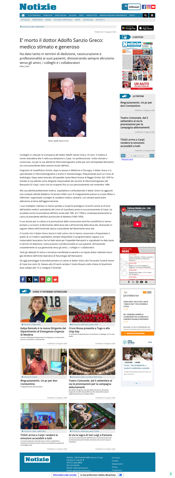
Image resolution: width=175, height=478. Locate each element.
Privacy (115, 467)
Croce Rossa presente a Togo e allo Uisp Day (89, 330)
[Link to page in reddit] (55, 279)
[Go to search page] (145, 15)
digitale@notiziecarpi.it (81, 470)
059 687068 (74, 465)
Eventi (132, 15)
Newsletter (91, 15)
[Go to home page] (23, 15)
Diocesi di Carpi (96, 457)
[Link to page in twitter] (29, 279)
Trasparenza (117, 470)
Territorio (37, 20)
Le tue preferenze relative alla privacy (98, 475)
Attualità (25, 20)
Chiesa (48, 20)
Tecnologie (88, 20)
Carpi (96, 324)
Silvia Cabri (24, 66)
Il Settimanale (34, 15)
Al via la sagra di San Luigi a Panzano (90, 435)
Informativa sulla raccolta (64, 475)
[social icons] (128, 281)
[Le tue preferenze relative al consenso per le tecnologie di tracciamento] (171, 474)
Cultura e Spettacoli (63, 20)
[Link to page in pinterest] (42, 279)
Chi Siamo (116, 458)
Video (81, 15)
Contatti (115, 461)
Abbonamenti (117, 464)
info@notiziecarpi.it (80, 468)
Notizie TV (100, 20)
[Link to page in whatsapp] (49, 279)
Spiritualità (60, 15)
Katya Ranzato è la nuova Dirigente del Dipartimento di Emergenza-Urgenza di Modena (43, 331)
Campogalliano (86, 324)
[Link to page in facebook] (23, 279)
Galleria (72, 15)
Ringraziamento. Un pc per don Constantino (38, 382)
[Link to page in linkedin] (36, 279)
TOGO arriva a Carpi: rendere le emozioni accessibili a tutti (39, 436)
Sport (77, 20)
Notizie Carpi (127, 159)
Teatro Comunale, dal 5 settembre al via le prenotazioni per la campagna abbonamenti (90, 384)
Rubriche (47, 15)
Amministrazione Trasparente (113, 15)
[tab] (129, 250)
